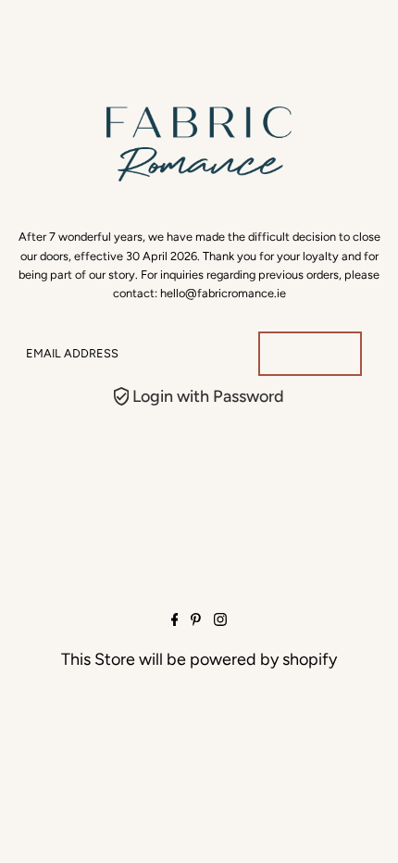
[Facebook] (175, 620)
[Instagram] (220, 620)
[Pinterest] (196, 620)
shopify (309, 659)
